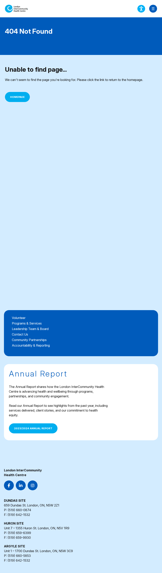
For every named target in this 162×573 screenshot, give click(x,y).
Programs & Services (27, 323)
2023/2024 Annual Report (33, 428)
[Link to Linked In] (21, 485)
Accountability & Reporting (31, 345)
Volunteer (18, 318)
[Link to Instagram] (33, 485)
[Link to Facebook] (9, 485)
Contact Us (20, 334)
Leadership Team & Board (30, 329)
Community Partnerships (29, 340)
